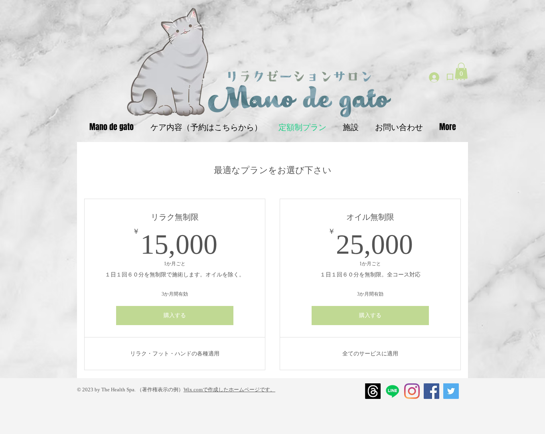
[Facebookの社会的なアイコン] (431, 391)
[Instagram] (412, 391)
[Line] (392, 391)
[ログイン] (434, 77)
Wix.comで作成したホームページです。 (229, 390)
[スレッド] (373, 391)
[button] (461, 71)
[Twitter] (451, 391)
